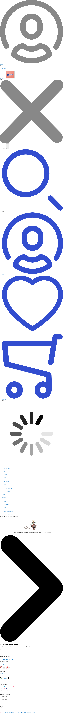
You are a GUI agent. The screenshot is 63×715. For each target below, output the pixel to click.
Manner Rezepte (4, 508)
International (4, 68)
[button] (32, 180)
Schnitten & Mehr (5, 466)
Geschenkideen (6, 481)
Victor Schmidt (6, 504)
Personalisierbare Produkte (6, 495)
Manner (5, 501)
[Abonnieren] (0, 649)
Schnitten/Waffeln (7, 468)
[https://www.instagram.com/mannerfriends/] (4, 678)
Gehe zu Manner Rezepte (8, 509)
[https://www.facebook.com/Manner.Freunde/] (0, 678)
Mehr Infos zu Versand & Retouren (6, 700)
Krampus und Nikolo (9, 488)
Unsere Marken (4, 498)
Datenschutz (11, 712)
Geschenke (4, 479)
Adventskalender (8, 486)
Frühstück (5, 477)
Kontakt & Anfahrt (3, 674)
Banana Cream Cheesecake (8, 511)
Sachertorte (6, 512)
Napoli (5, 507)
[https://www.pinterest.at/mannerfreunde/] (10, 678)
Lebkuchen (6, 476)
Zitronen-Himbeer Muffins (8, 514)
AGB (15, 712)
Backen (5, 471)
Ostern (5, 484)
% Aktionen (4, 497)
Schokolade (8, 491)
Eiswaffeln (5, 474)
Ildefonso (5, 505)
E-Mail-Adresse (2, 648)
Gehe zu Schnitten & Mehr (8, 467)
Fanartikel (3, 494)
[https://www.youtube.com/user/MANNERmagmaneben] (9, 678)
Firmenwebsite (2, 673)
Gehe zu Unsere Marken (8, 499)
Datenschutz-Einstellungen (21, 712)
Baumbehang (8, 489)
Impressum (6, 712)
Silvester (5, 492)
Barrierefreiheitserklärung (31, 712)
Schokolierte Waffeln (7, 470)
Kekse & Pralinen (6, 473)
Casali (5, 502)
